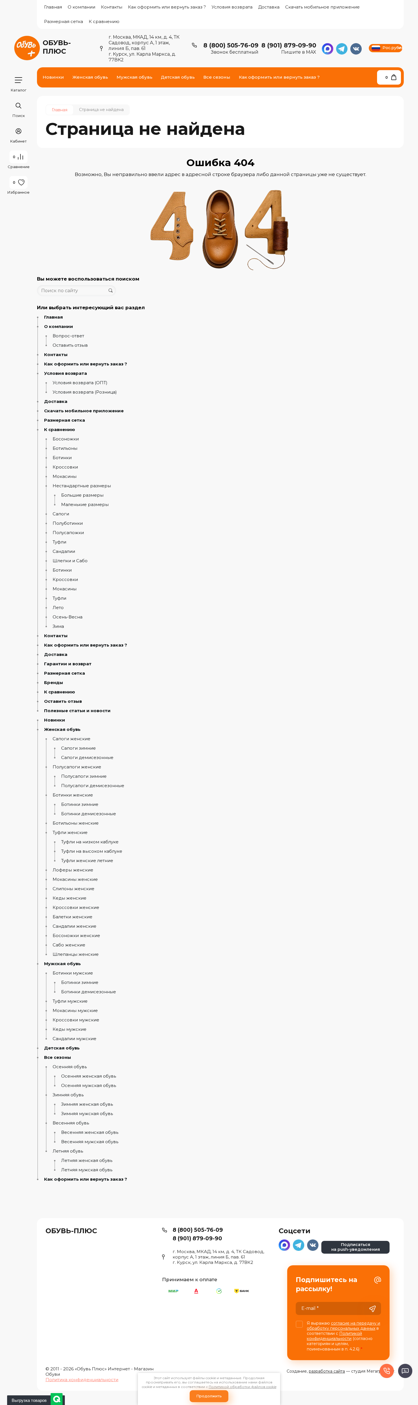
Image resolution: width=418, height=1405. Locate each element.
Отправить (372, 1309)
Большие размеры (82, 495)
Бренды (53, 682)
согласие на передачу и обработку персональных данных (343, 1326)
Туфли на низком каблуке (90, 841)
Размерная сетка (63, 21)
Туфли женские (70, 832)
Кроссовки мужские (76, 1020)
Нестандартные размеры (82, 485)
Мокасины (64, 476)
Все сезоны (57, 1057)
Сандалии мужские (74, 1038)
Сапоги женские (71, 738)
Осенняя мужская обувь (88, 1085)
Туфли (59, 542)
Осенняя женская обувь (88, 1076)
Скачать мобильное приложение (322, 7)
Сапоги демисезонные (87, 757)
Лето (58, 607)
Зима (58, 626)
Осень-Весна (67, 617)
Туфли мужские (70, 1001)
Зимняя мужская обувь (87, 1113)
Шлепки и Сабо (70, 560)
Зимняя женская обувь (87, 1104)
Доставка (269, 7)
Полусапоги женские (77, 767)
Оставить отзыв (70, 345)
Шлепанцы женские (76, 954)
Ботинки (62, 457)
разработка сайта (327, 1371)
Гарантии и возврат (68, 663)
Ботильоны (65, 448)
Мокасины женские (75, 879)
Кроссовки (65, 467)
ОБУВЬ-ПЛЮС (57, 47)
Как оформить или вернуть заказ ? (167, 7)
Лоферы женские (73, 870)
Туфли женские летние (87, 860)
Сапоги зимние (78, 748)
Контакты (111, 7)
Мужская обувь (62, 963)
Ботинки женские (73, 795)
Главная (53, 7)
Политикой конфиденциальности (334, 1336)
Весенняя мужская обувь (89, 1141)
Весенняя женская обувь (89, 1132)
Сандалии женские (74, 926)
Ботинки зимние (79, 804)
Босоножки (66, 439)
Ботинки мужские (73, 973)
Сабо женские (69, 945)
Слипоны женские (73, 888)
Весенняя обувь (71, 1123)
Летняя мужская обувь (86, 1169)
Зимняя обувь (68, 1094)
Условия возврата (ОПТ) (80, 382)
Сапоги (61, 514)
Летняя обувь (68, 1151)
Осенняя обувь (70, 1066)
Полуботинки (68, 523)
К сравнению (104, 21)
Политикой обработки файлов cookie (242, 1387)
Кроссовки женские (76, 907)
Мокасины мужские (75, 1010)
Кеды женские (69, 898)
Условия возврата (232, 7)
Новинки (54, 720)
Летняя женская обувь (86, 1160)
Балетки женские (72, 916)
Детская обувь (62, 1048)
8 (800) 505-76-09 (230, 45)
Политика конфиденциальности (81, 1379)
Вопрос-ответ (68, 335)
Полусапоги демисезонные (92, 785)
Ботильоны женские (76, 823)
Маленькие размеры (85, 504)
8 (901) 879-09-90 (288, 45)
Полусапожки (68, 532)
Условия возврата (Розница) (85, 392)
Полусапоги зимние (84, 776)
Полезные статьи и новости (77, 710)
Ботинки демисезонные (88, 813)
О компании (81, 7)
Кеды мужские (69, 1029)
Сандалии (64, 551)
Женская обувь (62, 729)
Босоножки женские (76, 935)
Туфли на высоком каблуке (91, 851)
